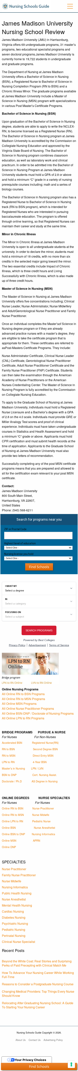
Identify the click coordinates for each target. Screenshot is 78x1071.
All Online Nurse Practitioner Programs (28, 708)
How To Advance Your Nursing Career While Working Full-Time (38, 975)
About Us (21, 1040)
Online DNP (9, 847)
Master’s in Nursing (13, 768)
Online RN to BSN (12, 808)
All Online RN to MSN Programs (23, 699)
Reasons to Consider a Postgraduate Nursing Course (37, 984)
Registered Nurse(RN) (45, 743)
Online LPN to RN (12, 821)
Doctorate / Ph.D (12, 781)
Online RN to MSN (13, 815)
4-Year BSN (40, 762)
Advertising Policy (53, 1040)
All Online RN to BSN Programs (23, 694)
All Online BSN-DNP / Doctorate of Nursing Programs (38, 713)
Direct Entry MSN (43, 755)
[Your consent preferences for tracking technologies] (71, 1064)
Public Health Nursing (16, 893)
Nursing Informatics (43, 834)
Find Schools (39, 567)
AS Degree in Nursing (45, 781)
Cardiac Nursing (13, 911)
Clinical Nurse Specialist (18, 941)
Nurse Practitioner (43, 808)
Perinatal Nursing (13, 935)
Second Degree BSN (45, 749)
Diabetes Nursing (13, 917)
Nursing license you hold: (19, 553)
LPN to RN (8, 762)
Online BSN (9, 828)
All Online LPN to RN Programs (23, 718)
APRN (36, 840)
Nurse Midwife (40, 815)
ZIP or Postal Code (15, 529)
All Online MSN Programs (19, 703)
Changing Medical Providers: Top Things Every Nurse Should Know (38, 993)
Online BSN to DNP (13, 834)
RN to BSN (8, 749)
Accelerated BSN (12, 743)
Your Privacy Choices (30, 1060)
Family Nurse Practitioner (19, 875)
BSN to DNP (9, 775)
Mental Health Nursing (17, 905)
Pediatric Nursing (13, 929)
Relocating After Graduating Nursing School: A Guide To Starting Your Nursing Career (37, 1005)
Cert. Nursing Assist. (44, 775)
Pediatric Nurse (41, 821)
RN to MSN (8, 755)
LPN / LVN (37, 768)
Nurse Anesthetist (44, 828)
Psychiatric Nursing (15, 923)
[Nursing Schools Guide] (26, 6)
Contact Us (35, 1040)
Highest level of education (20, 543)
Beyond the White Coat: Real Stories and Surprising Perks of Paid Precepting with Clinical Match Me (37, 963)
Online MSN (9, 840)
